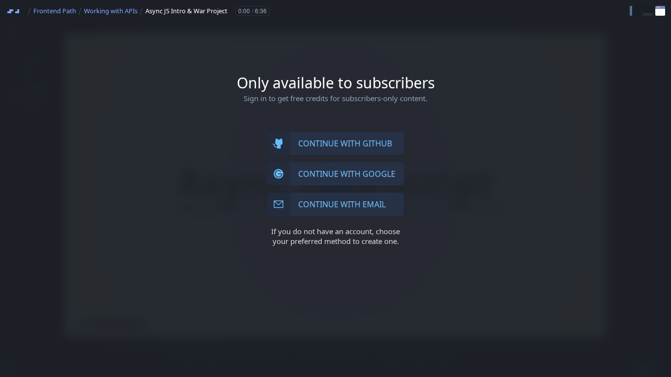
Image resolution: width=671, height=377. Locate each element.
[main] (335, 188)
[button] (635, 11)
